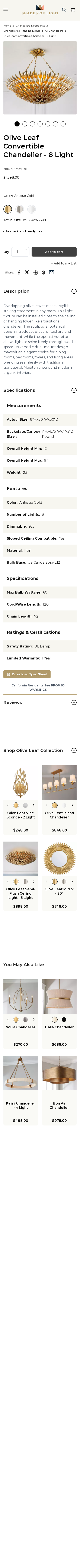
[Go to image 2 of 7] (24, 123)
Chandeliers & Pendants (30, 25)
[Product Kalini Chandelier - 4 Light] (20, 1073)
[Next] (33, 805)
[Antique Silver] (19, 209)
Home (7, 25)
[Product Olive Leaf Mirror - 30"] (59, 859)
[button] (40, 77)
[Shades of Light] (40, 9)
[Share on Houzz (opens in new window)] (43, 272)
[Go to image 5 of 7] (47, 123)
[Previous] (7, 805)
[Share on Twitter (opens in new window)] (27, 272)
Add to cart (54, 252)
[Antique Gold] (7, 209)
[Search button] (64, 10)
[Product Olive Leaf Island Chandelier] (59, 782)
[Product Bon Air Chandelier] (59, 1073)
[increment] (26, 250)
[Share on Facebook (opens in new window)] (19, 272)
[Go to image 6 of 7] (55, 123)
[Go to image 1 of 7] (17, 123)
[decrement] (26, 254)
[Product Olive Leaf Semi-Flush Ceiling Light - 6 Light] (20, 859)
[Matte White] (31, 209)
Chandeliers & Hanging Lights (21, 30)
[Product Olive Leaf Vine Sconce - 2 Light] (20, 782)
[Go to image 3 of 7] (32, 123)
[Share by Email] (51, 272)
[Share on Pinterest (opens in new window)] (35, 272)
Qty (6, 252)
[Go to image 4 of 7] (40, 123)
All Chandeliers (54, 30)
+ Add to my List (64, 263)
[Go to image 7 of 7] (63, 123)
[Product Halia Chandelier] (59, 996)
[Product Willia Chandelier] (20, 996)
